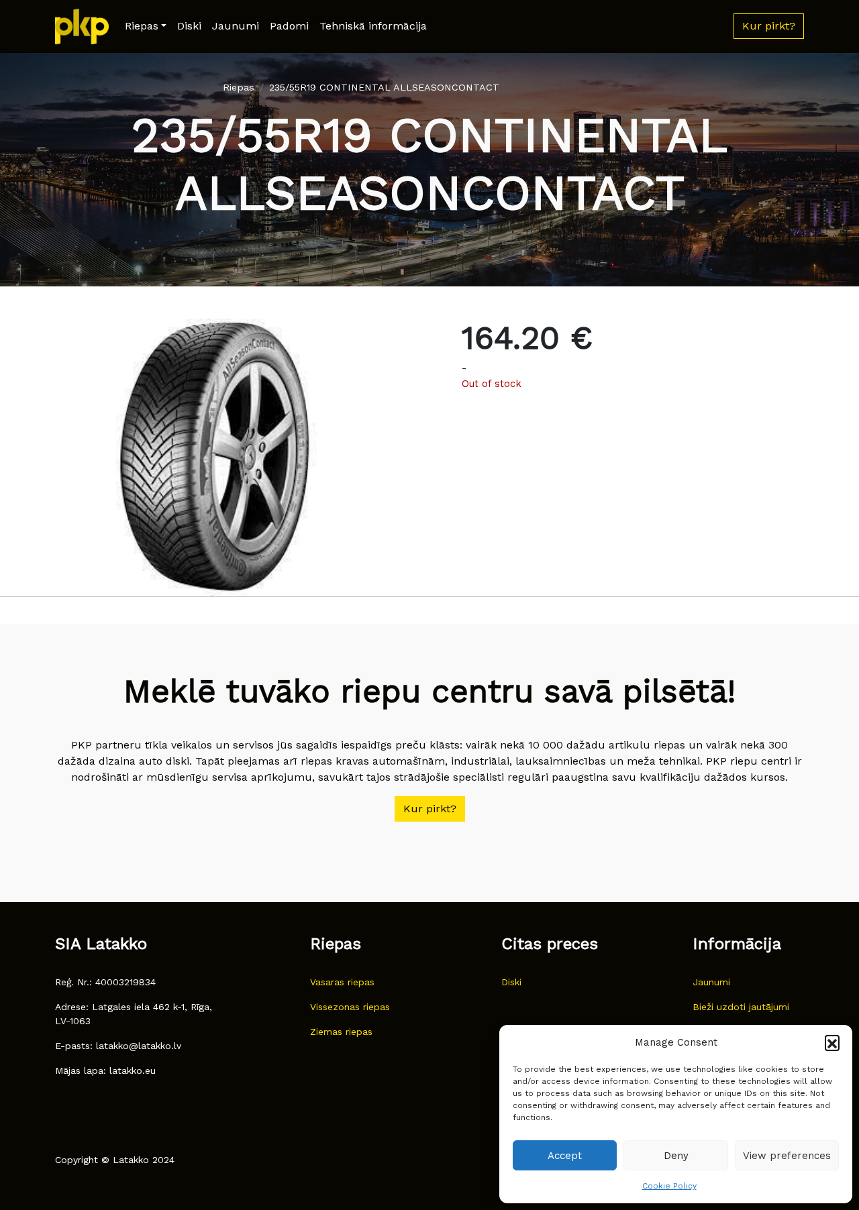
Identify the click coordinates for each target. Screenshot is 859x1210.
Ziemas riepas (341, 1031)
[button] (832, 1042)
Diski (189, 25)
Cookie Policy (669, 1186)
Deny (676, 1156)
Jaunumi (235, 25)
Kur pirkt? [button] (768, 25)
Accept (565, 1156)
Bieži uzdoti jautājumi (741, 1006)
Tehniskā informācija (373, 25)
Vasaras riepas (342, 982)
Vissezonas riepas (350, 1006)
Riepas (141, 25)
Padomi (289, 25)
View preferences (787, 1156)
